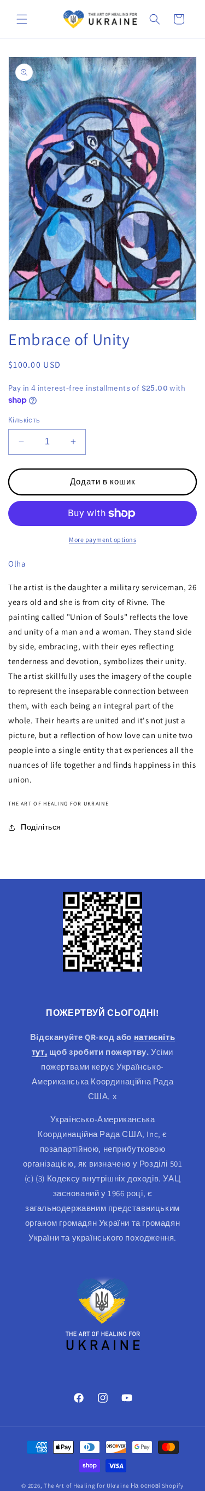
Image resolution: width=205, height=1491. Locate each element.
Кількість (24, 420)
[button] (22, 19)
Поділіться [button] (41, 827)
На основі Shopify (157, 1485)
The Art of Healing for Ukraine (86, 1485)
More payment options (102, 539)
